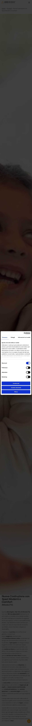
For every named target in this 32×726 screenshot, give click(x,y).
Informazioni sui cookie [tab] (24, 337)
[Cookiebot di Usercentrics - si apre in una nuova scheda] (23, 333)
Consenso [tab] (4, 337)
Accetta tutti (16, 383)
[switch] (28, 368)
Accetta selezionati (16, 387)
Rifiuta (16, 391)
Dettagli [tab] (13, 337)
